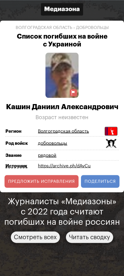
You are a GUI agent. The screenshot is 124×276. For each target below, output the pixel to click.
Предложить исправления (41, 181)
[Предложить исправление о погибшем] (73, 93)
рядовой (47, 155)
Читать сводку (89, 237)
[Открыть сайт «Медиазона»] (62, 10)
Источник (16, 165)
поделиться (100, 181)
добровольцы (92, 28)
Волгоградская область (44, 28)
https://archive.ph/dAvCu (64, 166)
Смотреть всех (35, 237)
